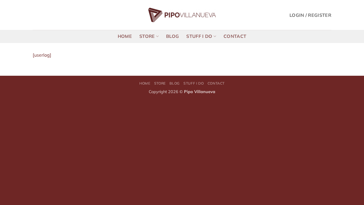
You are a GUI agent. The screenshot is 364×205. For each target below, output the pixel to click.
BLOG (172, 36)
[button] (310, 15)
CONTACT (235, 36)
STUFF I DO (199, 36)
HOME (125, 36)
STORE (147, 36)
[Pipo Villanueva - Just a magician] (182, 15)
